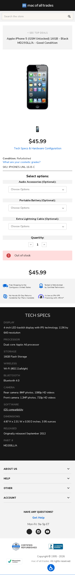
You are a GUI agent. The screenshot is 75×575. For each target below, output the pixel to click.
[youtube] (47, 531)
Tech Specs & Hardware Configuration (37, 148)
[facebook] (29, 531)
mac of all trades (40, 561)
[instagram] (38, 531)
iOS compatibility (13, 409)
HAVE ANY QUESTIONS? (38, 512)
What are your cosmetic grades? (21, 162)
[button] (51, 567)
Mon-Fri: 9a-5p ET (38, 524)
